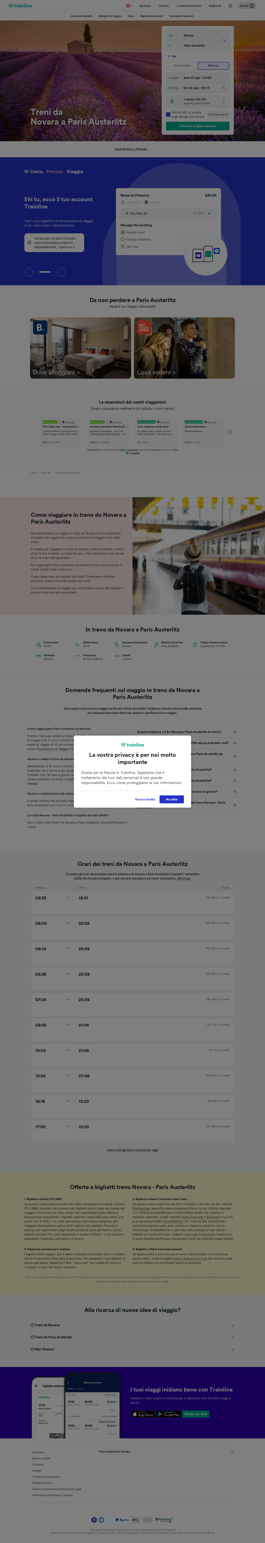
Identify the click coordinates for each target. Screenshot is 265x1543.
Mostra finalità (145, 799)
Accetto (172, 799)
